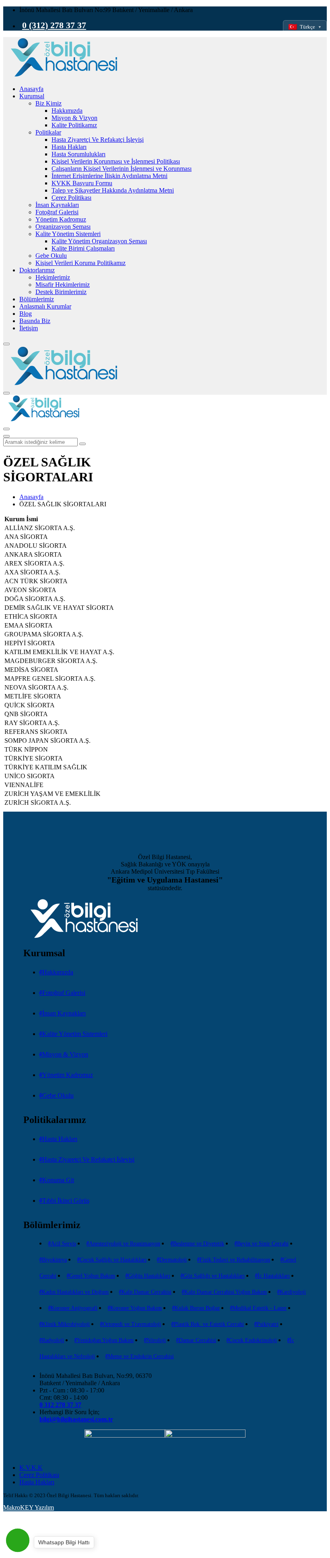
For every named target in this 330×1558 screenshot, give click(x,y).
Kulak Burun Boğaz (197, 1308)
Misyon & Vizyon (74, 117)
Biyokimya (54, 1260)
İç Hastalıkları (274, 1276)
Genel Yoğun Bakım (92, 1276)
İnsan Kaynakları (57, 204)
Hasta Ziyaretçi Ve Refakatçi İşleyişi (98, 139)
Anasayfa (31, 88)
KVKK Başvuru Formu (82, 183)
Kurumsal (31, 96)
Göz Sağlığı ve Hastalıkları (214, 1276)
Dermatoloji (173, 1260)
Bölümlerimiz (36, 299)
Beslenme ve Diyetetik (198, 1244)
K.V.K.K (31, 1467)
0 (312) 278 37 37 (54, 25)
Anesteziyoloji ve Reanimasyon (124, 1244)
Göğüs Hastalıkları (149, 1276)
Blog (25, 313)
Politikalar (48, 132)
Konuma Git (58, 1180)
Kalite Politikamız (74, 125)
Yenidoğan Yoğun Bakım (105, 1340)
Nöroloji (156, 1340)
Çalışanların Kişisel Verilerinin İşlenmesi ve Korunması (122, 168)
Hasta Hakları (69, 146)
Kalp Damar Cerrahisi (146, 1292)
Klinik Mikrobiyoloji (66, 1324)
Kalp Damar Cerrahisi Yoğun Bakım (225, 1292)
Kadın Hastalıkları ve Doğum (75, 1292)
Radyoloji (53, 1340)
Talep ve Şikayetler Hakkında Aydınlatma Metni (113, 190)
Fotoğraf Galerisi (56, 212)
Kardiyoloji (293, 1292)
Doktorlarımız (37, 270)
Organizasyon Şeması (63, 226)
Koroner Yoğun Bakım (136, 1308)
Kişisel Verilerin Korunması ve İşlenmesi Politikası (116, 161)
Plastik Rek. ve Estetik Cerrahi (209, 1324)
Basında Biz (34, 320)
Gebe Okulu (51, 255)
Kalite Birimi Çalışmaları (83, 248)
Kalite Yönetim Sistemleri (68, 233)
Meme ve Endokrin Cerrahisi (141, 1356)
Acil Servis (63, 1244)
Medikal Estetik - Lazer (260, 1308)
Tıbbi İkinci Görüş (65, 1200)
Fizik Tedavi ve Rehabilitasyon (235, 1260)
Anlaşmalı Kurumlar (45, 306)
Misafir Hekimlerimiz (62, 284)
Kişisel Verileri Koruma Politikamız (80, 262)
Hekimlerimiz (52, 277)
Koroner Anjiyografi (74, 1308)
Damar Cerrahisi (197, 1340)
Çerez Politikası (71, 197)
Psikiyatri (267, 1324)
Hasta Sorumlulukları (78, 154)
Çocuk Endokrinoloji (253, 1340)
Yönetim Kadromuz (60, 219)
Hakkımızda (67, 110)
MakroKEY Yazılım (28, 1507)
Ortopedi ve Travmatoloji (132, 1324)
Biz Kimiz (48, 103)
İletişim (28, 328)
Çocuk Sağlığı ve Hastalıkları (113, 1260)
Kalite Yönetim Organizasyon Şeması (99, 241)
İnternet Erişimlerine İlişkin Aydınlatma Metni (109, 175)
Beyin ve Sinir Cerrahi (263, 1244)
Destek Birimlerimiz (61, 291)
